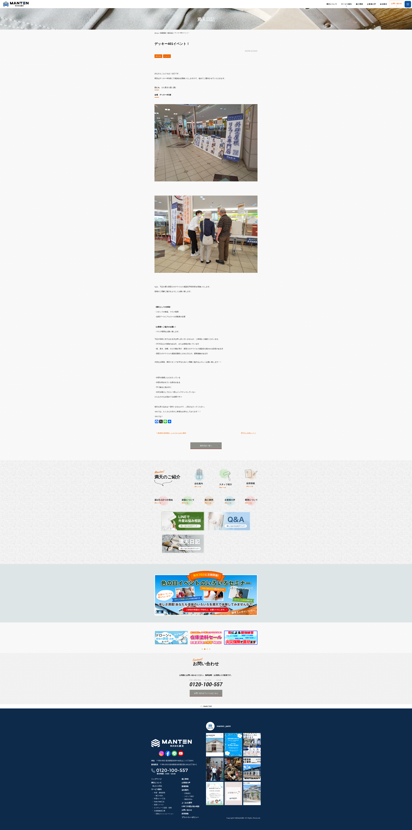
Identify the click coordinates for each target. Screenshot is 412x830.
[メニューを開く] (408, 4)
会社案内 (383, 4)
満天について (331, 4)
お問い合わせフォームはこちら (206, 693)
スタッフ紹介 (189, 796)
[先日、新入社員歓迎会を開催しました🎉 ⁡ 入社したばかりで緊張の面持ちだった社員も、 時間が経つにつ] (233, 769)
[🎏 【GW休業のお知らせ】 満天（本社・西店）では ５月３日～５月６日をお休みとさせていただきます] (214, 793)
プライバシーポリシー (190, 817)
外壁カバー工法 (159, 798)
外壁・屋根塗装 (159, 793)
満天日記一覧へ (206, 446)
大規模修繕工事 (159, 811)
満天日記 (170, 33)
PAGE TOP (207, 706)
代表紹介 (187, 793)
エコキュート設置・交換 (163, 808)
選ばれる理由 (157, 786)
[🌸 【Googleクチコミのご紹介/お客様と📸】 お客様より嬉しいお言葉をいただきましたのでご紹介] (233, 793)
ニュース (167, 56)
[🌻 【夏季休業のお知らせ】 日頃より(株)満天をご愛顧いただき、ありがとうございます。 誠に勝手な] (233, 744)
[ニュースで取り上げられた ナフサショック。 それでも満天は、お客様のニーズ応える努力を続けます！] (252, 744)
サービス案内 (346, 4)
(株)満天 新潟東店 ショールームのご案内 (172, 433)
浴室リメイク (159, 805)
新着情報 (163, 33)
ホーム (156, 33)
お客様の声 (371, 4)
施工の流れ (159, 795)
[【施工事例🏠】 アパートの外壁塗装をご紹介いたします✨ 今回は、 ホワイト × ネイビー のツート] (252, 769)
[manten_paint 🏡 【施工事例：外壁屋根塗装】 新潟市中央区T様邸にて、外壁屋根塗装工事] (214, 744)
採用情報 (185, 814)
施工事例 (359, 4)
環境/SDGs (188, 799)
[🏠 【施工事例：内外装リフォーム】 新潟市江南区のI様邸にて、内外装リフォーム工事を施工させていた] (252, 793)
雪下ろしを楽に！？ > (248, 433)
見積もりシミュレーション (165, 814)
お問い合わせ (396, 3)
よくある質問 (187, 803)
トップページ (156, 779)
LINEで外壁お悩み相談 (190, 806)
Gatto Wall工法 (159, 802)
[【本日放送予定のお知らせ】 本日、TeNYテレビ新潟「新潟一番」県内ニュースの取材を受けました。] (214, 769)
